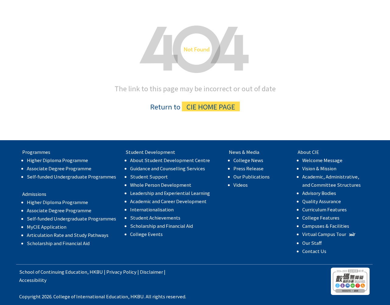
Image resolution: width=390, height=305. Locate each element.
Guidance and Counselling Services (167, 168)
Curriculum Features (324, 209)
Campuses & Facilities (325, 226)
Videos (240, 185)
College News (248, 160)
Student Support (149, 176)
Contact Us (314, 251)
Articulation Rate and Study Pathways (67, 235)
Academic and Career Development (168, 201)
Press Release (248, 168)
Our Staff (312, 243)
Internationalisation (152, 209)
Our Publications (251, 176)
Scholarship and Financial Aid (58, 243)
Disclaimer (151, 272)
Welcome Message (322, 160)
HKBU (96, 272)
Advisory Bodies (319, 193)
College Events (146, 234)
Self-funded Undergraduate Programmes (71, 176)
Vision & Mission (319, 168)
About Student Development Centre (170, 160)
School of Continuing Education (53, 272)
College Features (320, 217)
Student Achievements (155, 217)
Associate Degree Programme (59, 168)
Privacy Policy (121, 272)
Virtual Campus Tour (324, 234)
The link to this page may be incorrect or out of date (195, 97)
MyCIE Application (46, 227)
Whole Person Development (160, 185)
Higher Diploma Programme (57, 160)
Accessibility (33, 280)
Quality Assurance (321, 201)
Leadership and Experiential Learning (170, 193)
